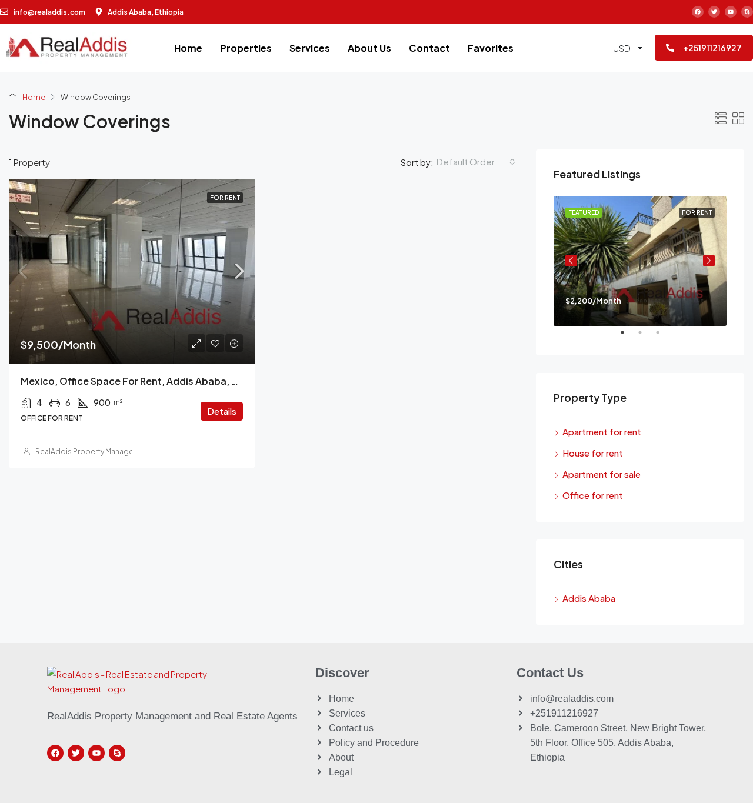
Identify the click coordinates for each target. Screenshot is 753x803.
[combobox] (476, 161)
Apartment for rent (601, 431)
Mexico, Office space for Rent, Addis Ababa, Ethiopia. (147, 381)
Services (309, 48)
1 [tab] (628, 337)
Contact (429, 48)
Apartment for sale (601, 473)
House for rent (592, 452)
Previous (571, 260)
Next (709, 260)
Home (188, 48)
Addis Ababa (588, 598)
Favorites (491, 48)
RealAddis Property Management (93, 451)
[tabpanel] (640, 261)
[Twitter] (714, 12)
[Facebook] (698, 12)
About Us (369, 48)
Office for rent (592, 495)
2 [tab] (646, 337)
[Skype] (747, 12)
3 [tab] (663, 337)
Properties (246, 48)
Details (221, 411)
